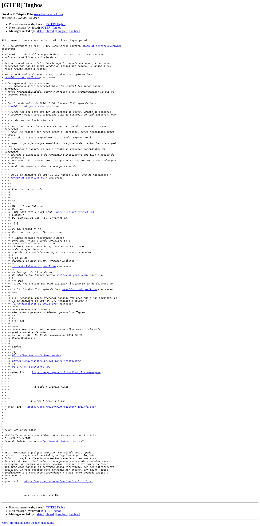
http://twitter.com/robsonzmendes (36, 355)
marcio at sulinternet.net (75, 212)
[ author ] (74, 31)
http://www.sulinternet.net (32, 366)
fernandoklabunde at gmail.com (34, 266)
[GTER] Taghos (55, 24)
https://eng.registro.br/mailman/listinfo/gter (46, 361)
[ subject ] (62, 31)
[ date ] (40, 31)
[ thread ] (50, 31)
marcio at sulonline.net (28, 177)
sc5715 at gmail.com (72, 275)
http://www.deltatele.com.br (60, 441)
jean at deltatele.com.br (102, 45)
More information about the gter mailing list (28, 522)
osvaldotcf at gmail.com (48, 14)
